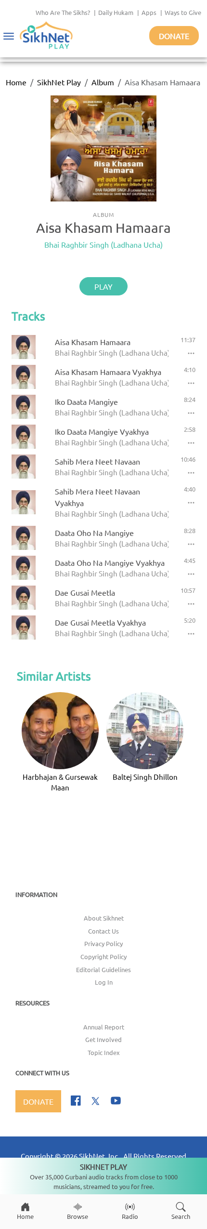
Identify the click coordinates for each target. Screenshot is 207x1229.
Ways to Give (183, 12)
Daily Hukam (115, 12)
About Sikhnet (104, 918)
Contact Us (103, 931)
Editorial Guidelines (103, 969)
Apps (149, 12)
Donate (174, 35)
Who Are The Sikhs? (63, 12)
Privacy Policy (103, 943)
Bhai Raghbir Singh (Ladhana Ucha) (103, 244)
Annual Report (103, 1027)
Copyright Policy (103, 956)
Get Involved (103, 1039)
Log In (104, 982)
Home (16, 82)
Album (102, 82)
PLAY (103, 286)
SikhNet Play (59, 82)
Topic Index (104, 1052)
